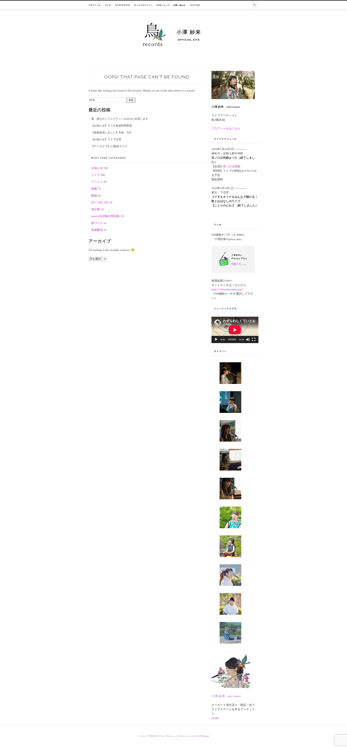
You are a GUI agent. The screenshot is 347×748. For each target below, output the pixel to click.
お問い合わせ (179, 5)
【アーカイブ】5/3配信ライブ (109, 146)
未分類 (95, 209)
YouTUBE (195, 5)
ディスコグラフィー (143, 5)
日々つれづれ (100, 202)
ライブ (108, 5)
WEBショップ (162, 5)
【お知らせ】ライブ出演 (106, 139)
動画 (94, 196)
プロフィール (95, 5)
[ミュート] (248, 339)
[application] (234, 330)
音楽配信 (97, 230)
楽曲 (94, 189)
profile (215, 718)
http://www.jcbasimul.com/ (227, 289)
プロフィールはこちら (225, 129)
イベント (97, 182)
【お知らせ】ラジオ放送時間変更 (111, 125)
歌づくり (97, 223)
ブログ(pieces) (122, 5)
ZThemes (204, 736)
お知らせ (97, 168)
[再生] (216, 339)
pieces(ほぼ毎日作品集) (105, 216)
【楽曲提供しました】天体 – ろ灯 (111, 132)
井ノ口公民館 (231, 166)
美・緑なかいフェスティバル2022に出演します (119, 119)
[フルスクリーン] (254, 339)
